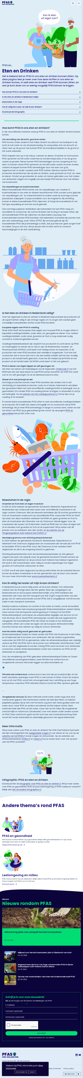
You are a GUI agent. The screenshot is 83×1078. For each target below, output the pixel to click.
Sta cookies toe (21, 1072)
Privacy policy (69, 1068)
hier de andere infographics (25, 789)
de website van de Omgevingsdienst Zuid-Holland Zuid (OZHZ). (33, 531)
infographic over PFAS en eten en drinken (39, 783)
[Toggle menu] (79, 3)
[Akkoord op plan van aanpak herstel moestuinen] (41, 927)
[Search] (73, 3)
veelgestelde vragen (39, 733)
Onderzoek (61, 369)
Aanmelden (41, 1033)
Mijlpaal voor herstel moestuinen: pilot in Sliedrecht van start (45, 952)
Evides (25, 739)
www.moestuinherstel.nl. (43, 576)
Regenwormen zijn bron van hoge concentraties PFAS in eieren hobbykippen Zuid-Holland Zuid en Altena (45, 965)
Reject (32, 1072)
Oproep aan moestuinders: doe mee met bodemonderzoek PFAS (46, 976)
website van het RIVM (12, 736)
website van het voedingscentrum (39, 394)
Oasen (37, 739)
